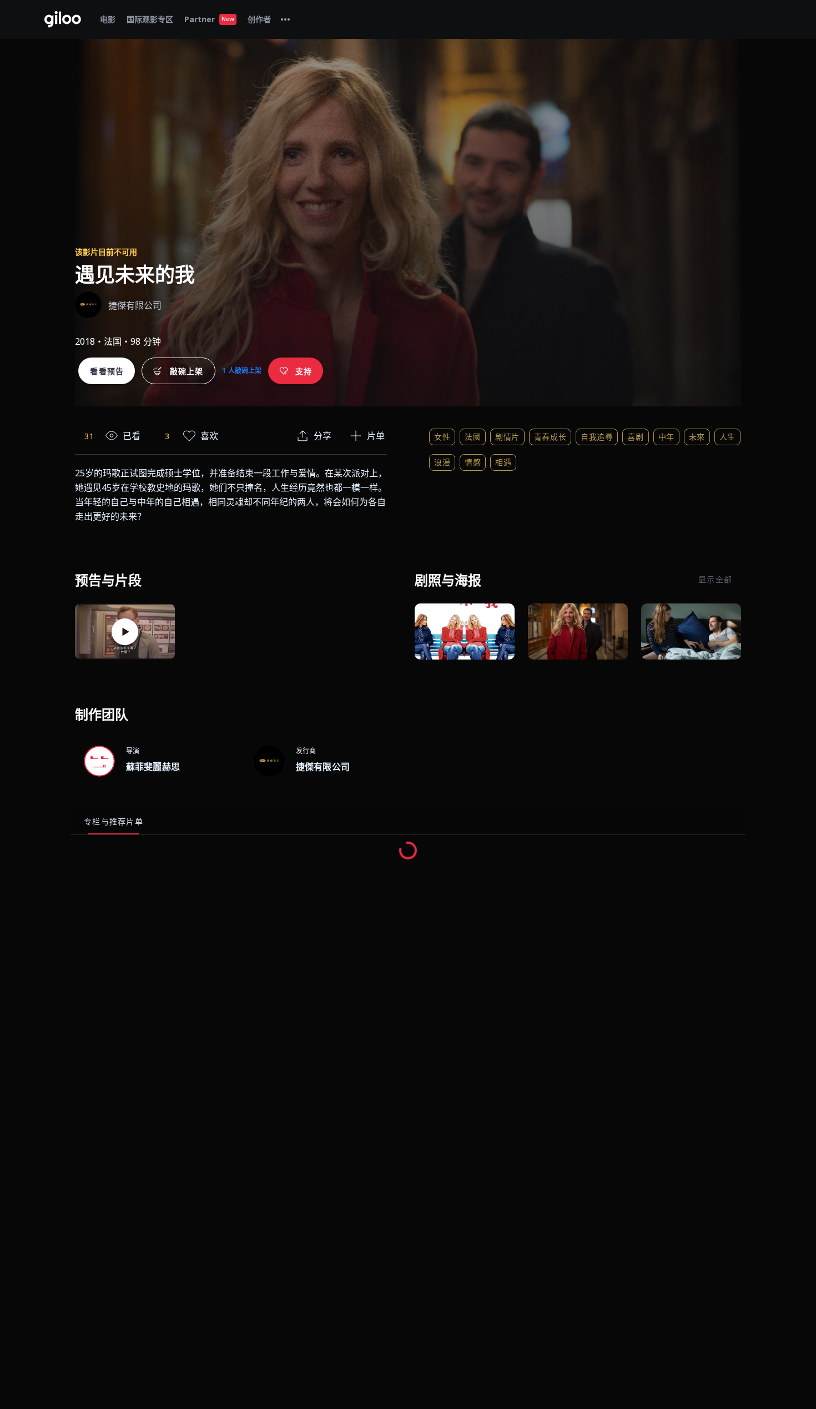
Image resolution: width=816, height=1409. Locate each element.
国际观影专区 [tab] (150, 19)
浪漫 (442, 462)
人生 (727, 436)
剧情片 (507, 436)
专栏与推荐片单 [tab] (113, 821)
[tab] (285, 19)
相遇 (503, 462)
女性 (442, 436)
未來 (697, 436)
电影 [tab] (107, 19)
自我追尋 (597, 436)
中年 (666, 436)
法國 (473, 436)
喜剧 (635, 436)
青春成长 (550, 436)
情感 (473, 462)
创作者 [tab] (259, 19)
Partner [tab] (209, 19)
